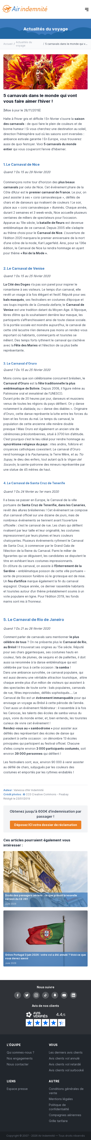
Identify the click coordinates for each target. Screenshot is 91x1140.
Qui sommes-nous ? (20, 1052)
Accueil (7, 43)
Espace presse (17, 1089)
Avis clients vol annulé (64, 1058)
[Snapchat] (54, 995)
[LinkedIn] (73, 995)
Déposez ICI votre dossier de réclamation (45, 825)
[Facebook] (17, 995)
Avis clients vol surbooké (66, 1070)
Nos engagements (20, 1058)
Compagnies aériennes (65, 1115)
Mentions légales (61, 1099)
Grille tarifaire (58, 1121)
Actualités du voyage (24, 44)
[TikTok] (45, 995)
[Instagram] (36, 995)
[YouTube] (64, 995)
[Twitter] (26, 995)
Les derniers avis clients (66, 1052)
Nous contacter (18, 1064)
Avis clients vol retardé (65, 1064)
